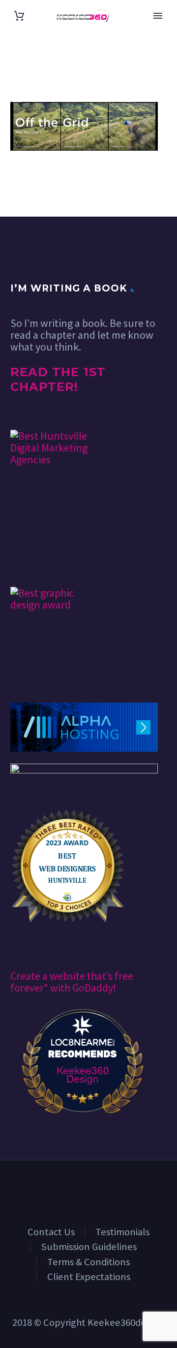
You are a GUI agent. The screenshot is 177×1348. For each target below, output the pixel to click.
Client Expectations (88, 1277)
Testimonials (122, 1232)
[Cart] (19, 16)
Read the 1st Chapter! (58, 379)
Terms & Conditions (88, 1262)
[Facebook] (69, 1187)
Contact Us (51, 1232)
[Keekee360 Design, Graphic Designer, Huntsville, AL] (47, 558)
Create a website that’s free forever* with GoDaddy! (71, 982)
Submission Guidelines (89, 1247)
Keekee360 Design (83, 1074)
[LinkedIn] (82, 1187)
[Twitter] (95, 1187)
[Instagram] (108, 1187)
